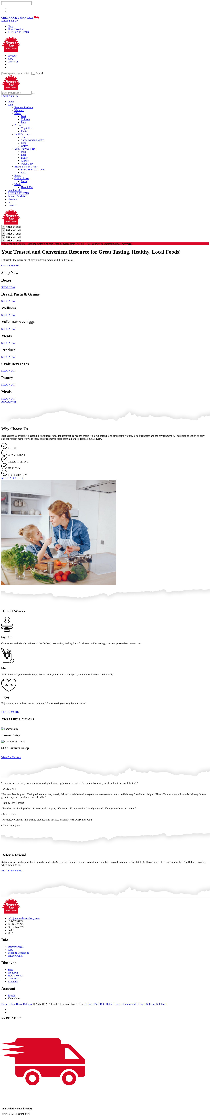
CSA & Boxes (21, 178)
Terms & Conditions (18, 952)
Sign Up (13, 20)
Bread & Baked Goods (33, 169)
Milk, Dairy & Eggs (24, 148)
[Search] (33, 74)
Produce (18, 125)
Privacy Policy (15, 955)
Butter (24, 157)
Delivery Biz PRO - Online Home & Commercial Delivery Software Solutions (125, 1004)
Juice (23, 143)
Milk (23, 151)
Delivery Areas (15, 946)
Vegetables (26, 128)
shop (10, 104)
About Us (13, 981)
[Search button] (33, 93)
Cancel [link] (39, 73)
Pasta (23, 172)
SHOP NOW (8, 287)
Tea (23, 137)
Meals (17, 184)
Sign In (11, 995)
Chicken (25, 119)
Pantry (17, 175)
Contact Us (14, 978)
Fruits (24, 131)
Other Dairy (27, 163)
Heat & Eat (27, 187)
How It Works (15, 29)
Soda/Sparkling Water (32, 140)
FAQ (10, 58)
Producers (13, 972)
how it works (14, 190)
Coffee (24, 145)
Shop (10, 26)
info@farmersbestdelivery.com (24, 918)
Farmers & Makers (17, 196)
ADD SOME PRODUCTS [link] (15, 1114)
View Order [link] (14, 998)
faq (9, 202)
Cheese (25, 160)
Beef (23, 116)
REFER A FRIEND (18, 32)
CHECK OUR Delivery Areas (17, 17)
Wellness (19, 110)
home (11, 101)
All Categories (8, 401)
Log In (4, 20)
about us (12, 55)
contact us (13, 61)
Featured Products (23, 107)
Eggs (23, 154)
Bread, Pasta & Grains (26, 166)
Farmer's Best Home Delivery (16, 1004)
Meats (17, 113)
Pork (23, 122)
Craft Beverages (22, 134)
